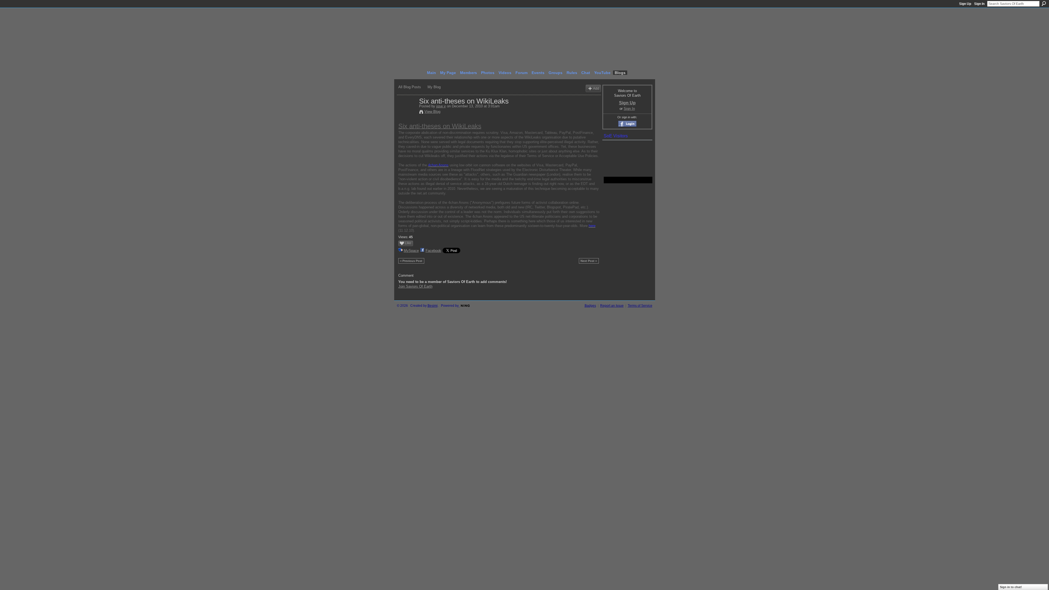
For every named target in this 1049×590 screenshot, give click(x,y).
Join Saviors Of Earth (415, 286)
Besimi (433, 306)
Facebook (433, 251)
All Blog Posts (409, 87)
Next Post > (589, 260)
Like (408, 243)
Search (1044, 3)
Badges (590, 306)
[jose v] (407, 112)
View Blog (432, 112)
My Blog (434, 87)
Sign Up (965, 4)
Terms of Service (640, 306)
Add (596, 88)
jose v (441, 106)
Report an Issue (612, 306)
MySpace (411, 251)
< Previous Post (411, 260)
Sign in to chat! (1011, 587)
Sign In (979, 4)
